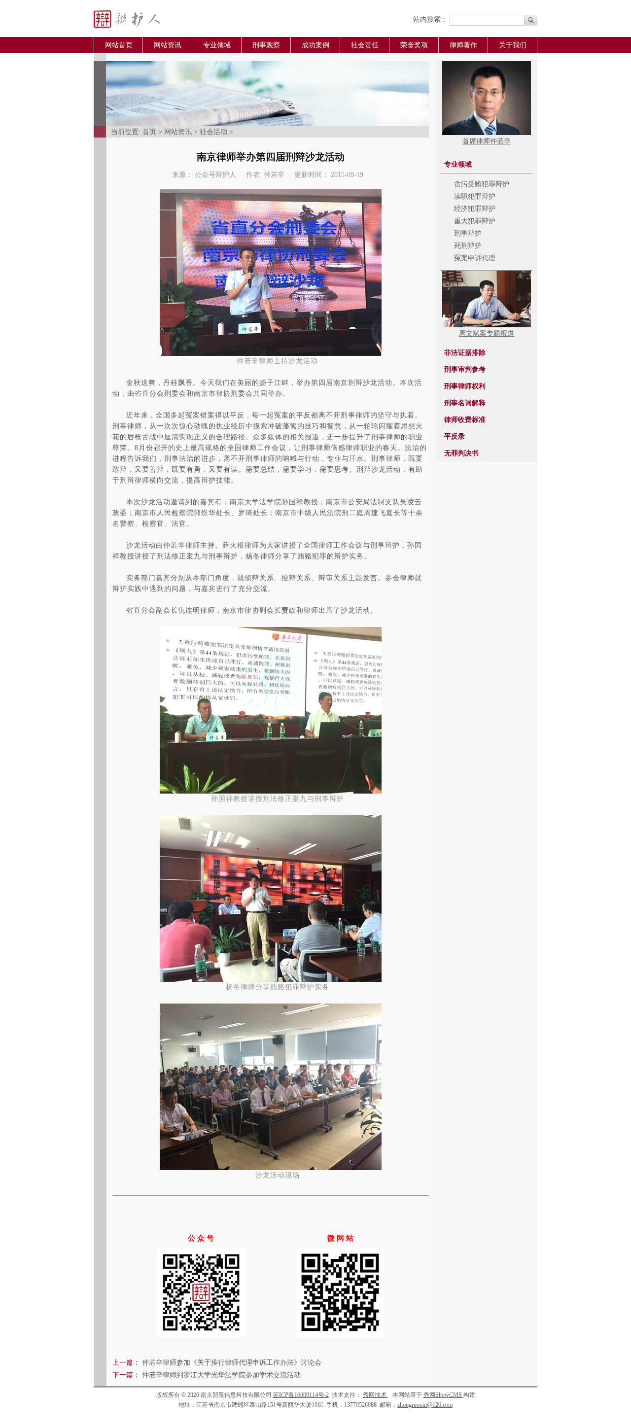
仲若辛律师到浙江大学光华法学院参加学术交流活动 (221, 1375)
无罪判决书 (461, 453)
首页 (149, 132)
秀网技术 (375, 1394)
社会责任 (365, 45)
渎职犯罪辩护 (474, 196)
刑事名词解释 (465, 403)
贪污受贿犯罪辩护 (481, 184)
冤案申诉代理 (474, 258)
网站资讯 (167, 45)
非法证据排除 (465, 352)
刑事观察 (266, 45)
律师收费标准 (465, 419)
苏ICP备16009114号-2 (301, 1394)
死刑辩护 (468, 245)
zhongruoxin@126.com (425, 1404)
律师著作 (463, 45)
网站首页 (119, 45)
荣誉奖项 (414, 45)
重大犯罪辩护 (474, 221)
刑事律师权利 (465, 386)
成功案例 (315, 45)
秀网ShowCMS (443, 1394)
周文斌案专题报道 (486, 333)
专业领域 (217, 45)
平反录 (454, 436)
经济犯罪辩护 (474, 208)
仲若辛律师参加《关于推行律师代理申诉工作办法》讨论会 (231, 1362)
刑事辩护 (468, 233)
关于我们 (512, 45)
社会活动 (213, 132)
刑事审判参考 (465, 369)
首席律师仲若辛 (486, 141)
